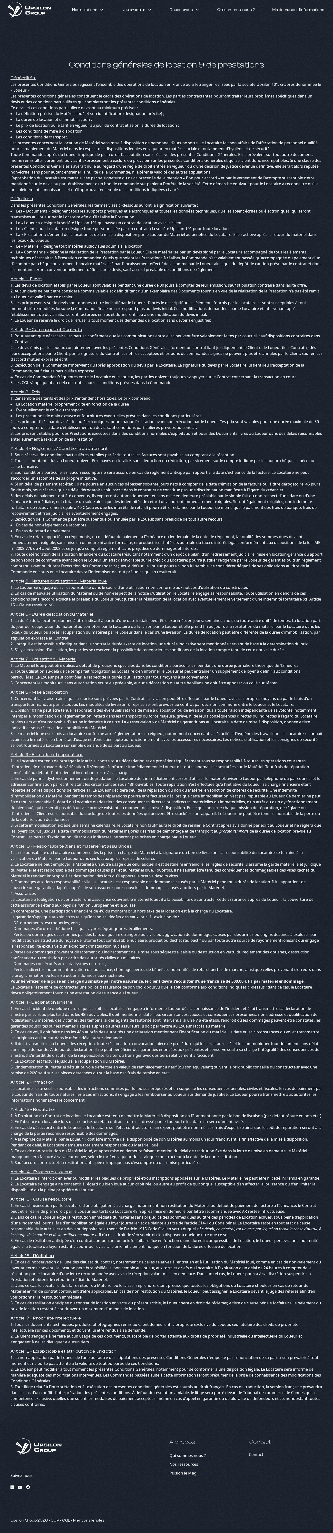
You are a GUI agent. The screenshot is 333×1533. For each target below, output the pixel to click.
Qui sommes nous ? (187, 1455)
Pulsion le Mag (182, 1473)
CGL (66, 1520)
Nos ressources (183, 1464)
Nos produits (133, 10)
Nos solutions (84, 10)
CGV (55, 1520)
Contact (256, 1454)
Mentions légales (89, 1520)
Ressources (181, 10)
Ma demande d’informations (298, 10)
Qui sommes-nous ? (236, 10)
